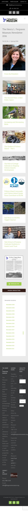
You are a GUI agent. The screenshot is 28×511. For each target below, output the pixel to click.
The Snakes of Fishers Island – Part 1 (12, 147)
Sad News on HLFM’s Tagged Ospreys (12, 219)
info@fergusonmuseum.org (10, 485)
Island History (7, 158)
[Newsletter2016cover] (14, 256)
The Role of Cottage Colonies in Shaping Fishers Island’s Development (11, 167)
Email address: (21, 397)
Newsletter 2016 (19, 158)
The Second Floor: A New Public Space (13, 99)
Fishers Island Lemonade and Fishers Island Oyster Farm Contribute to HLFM (13, 193)
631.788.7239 (6, 481)
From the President (11, 74)
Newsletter (13, 158)
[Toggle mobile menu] (25, 18)
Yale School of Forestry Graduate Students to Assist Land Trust (12, 244)
